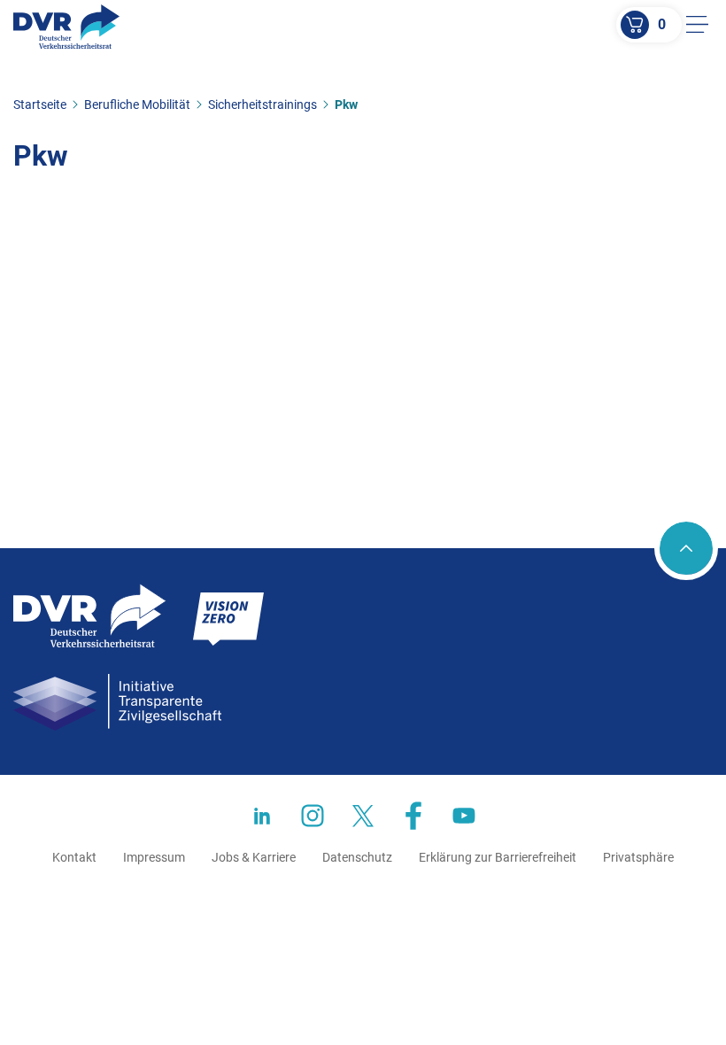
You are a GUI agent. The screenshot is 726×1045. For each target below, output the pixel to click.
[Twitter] (363, 815)
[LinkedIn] (262, 815)
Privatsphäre (638, 857)
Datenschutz (357, 857)
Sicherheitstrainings (262, 104)
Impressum (154, 857)
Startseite (39, 104)
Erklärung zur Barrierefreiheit (497, 857)
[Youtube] (464, 815)
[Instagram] (312, 815)
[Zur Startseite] (66, 26)
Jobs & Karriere (254, 857)
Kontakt (74, 857)
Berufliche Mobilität (137, 104)
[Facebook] (413, 815)
